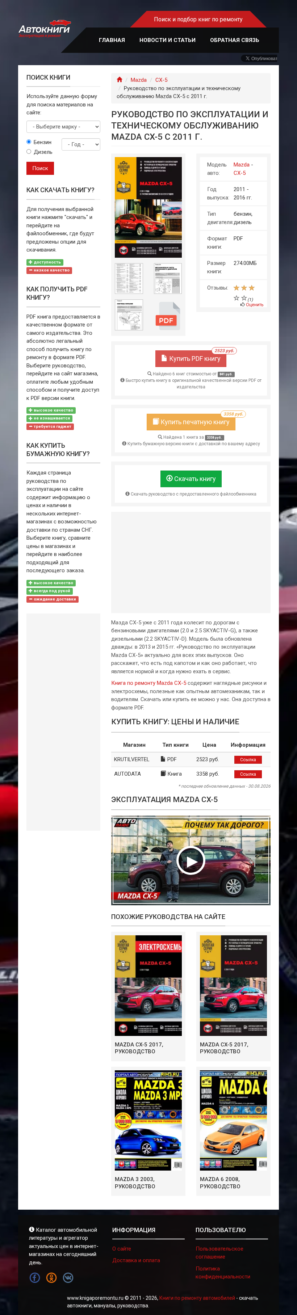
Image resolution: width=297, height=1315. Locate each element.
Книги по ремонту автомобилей (197, 1298)
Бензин (42, 142)
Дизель (42, 152)
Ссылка (248, 759)
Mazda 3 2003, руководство (135, 1183)
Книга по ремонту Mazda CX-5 (148, 683)
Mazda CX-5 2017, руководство (139, 1048)
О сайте (121, 1249)
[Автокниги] (44, 29)
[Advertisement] (191, 562)
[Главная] (119, 80)
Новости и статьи (167, 40)
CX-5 (161, 80)
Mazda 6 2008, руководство (220, 1183)
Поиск (40, 168)
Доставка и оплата (136, 1260)
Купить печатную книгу (197, 420)
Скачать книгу (194, 478)
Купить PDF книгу (197, 356)
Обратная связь (234, 40)
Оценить (254, 304)
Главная (112, 40)
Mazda (139, 80)
